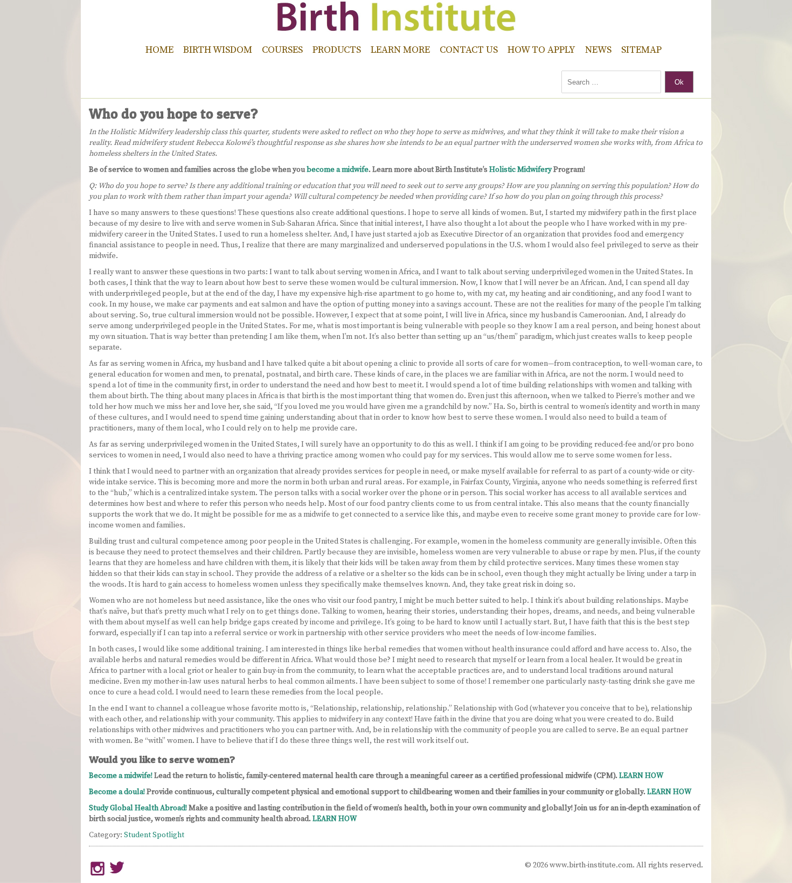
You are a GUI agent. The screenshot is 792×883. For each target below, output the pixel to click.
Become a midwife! (120, 776)
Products (336, 50)
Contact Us (469, 50)
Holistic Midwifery (520, 170)
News (598, 50)
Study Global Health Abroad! (138, 808)
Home (159, 50)
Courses (282, 50)
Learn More (400, 50)
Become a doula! (117, 792)
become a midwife (338, 170)
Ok (679, 82)
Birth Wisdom (217, 50)
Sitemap (641, 50)
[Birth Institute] (396, 27)
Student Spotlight (154, 835)
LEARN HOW (641, 776)
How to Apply (541, 50)
